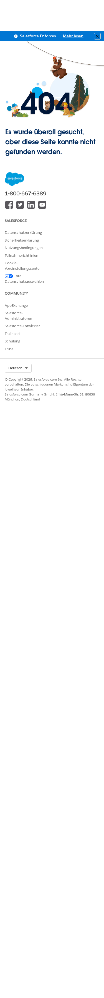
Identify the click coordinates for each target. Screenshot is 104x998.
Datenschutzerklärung (23, 232)
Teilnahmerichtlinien (21, 255)
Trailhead (12, 333)
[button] (18, 368)
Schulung (12, 341)
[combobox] (18, 368)
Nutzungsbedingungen (24, 247)
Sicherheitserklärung (22, 240)
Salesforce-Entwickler (22, 326)
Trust (9, 349)
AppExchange (16, 305)
